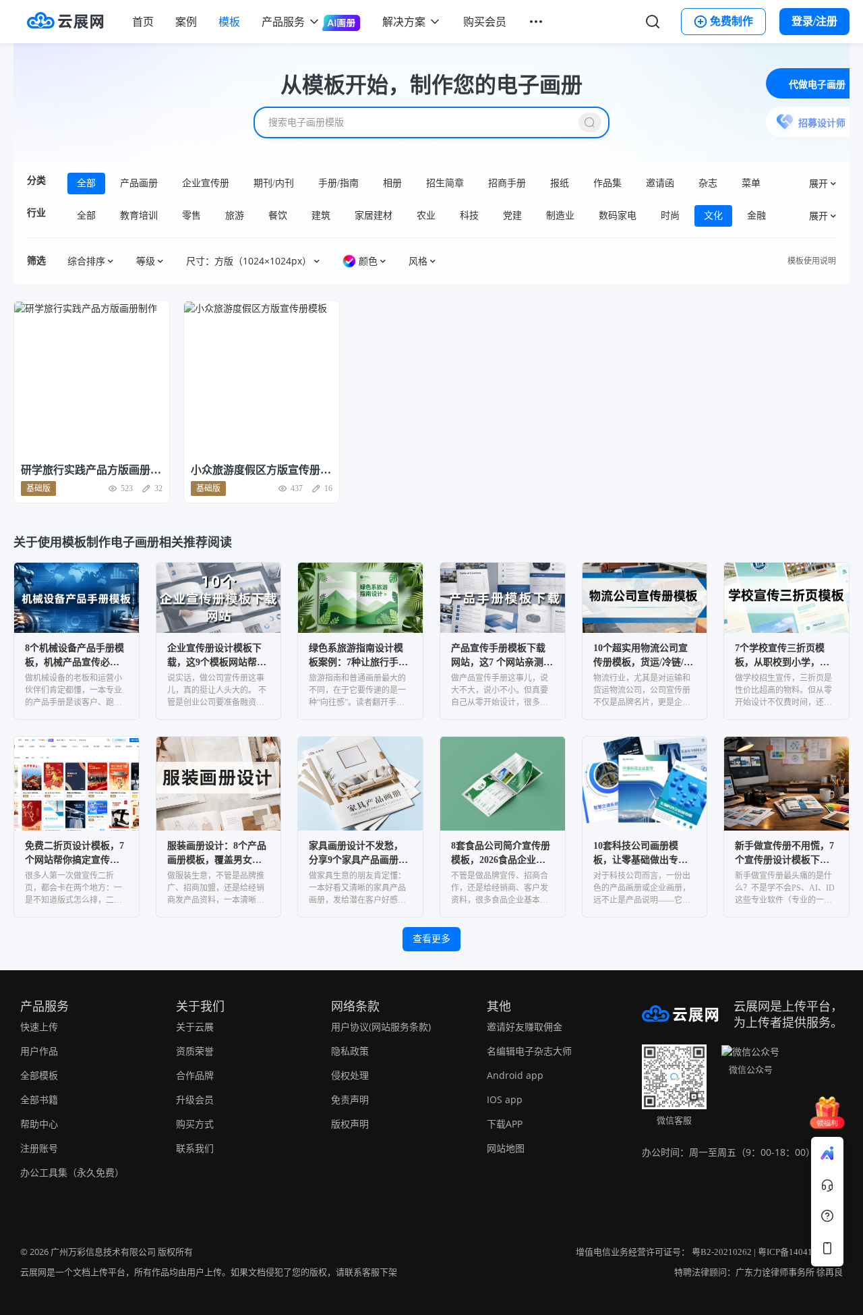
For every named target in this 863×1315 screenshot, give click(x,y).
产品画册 (139, 183)
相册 (392, 183)
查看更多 (431, 939)
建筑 (320, 216)
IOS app (505, 1099)
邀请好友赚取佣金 (524, 1026)
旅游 (234, 216)
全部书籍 (39, 1099)
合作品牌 (195, 1075)
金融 (756, 216)
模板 (229, 21)
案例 (186, 21)
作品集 (607, 183)
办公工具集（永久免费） (72, 1172)
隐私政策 (350, 1050)
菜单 (751, 183)
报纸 (559, 183)
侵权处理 (350, 1075)
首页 (143, 21)
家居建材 (373, 216)
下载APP (505, 1123)
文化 (713, 216)
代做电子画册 (817, 85)
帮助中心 (39, 1123)
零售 (191, 216)
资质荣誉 (195, 1050)
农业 (426, 216)
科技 (469, 216)
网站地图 (506, 1148)
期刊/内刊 (274, 183)
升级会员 (195, 1099)
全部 (86, 183)
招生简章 (445, 183)
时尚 (670, 216)
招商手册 (507, 183)
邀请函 (660, 183)
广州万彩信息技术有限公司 (103, 1252)
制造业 (560, 216)
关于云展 (195, 1026)
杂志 (707, 183)
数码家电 (617, 216)
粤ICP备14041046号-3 (800, 1252)
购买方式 (195, 1123)
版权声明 (350, 1123)
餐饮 (277, 216)
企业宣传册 (205, 183)
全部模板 (39, 1075)
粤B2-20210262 (722, 1252)
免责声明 (350, 1099)
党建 (512, 216)
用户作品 (39, 1050)
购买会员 (484, 21)
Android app (515, 1075)
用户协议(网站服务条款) (381, 1026)
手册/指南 (338, 183)
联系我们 (195, 1148)
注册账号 (39, 1148)
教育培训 (139, 216)
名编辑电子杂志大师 (529, 1050)
